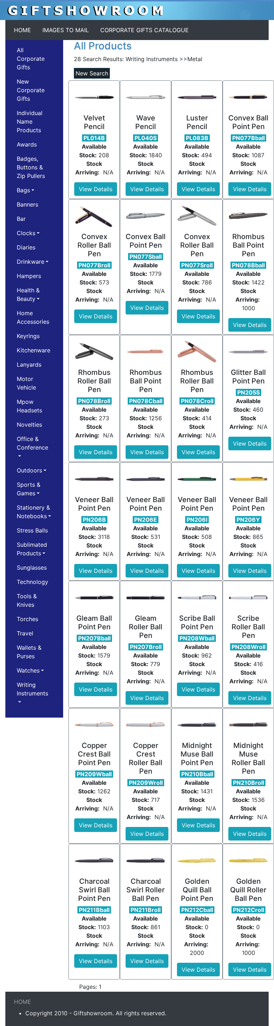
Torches (27, 619)
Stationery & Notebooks (33, 512)
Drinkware (30, 261)
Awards (27, 144)
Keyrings (28, 335)
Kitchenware (33, 350)
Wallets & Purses (29, 652)
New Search (92, 73)
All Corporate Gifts (31, 58)
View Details (95, 189)
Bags (23, 190)
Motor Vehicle (26, 383)
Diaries (26, 247)
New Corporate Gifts (31, 90)
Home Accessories (33, 317)
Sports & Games (28, 489)
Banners (27, 204)
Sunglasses (32, 567)
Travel (25, 633)
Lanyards (29, 364)
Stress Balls (32, 530)
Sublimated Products (32, 549)
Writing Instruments (32, 689)
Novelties (29, 424)
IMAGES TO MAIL (65, 30)
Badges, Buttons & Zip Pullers (31, 167)
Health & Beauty (28, 294)
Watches (28, 670)
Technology (32, 581)
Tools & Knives (27, 600)
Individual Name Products (29, 121)
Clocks (26, 233)
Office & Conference (32, 443)
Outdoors (29, 470)
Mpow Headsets (29, 406)
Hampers (29, 275)
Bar (21, 218)
